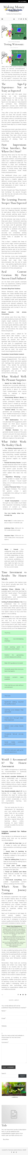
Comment (5, 1042)
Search (4, 1073)
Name (4, 1011)
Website (4, 1026)
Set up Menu (22, 1)
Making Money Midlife (14, 8)
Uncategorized (14, 41)
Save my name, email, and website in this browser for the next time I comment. (13, 1037)
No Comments (14, 47)
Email (4, 1018)
